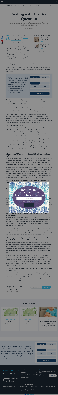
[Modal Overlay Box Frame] (29, 197)
